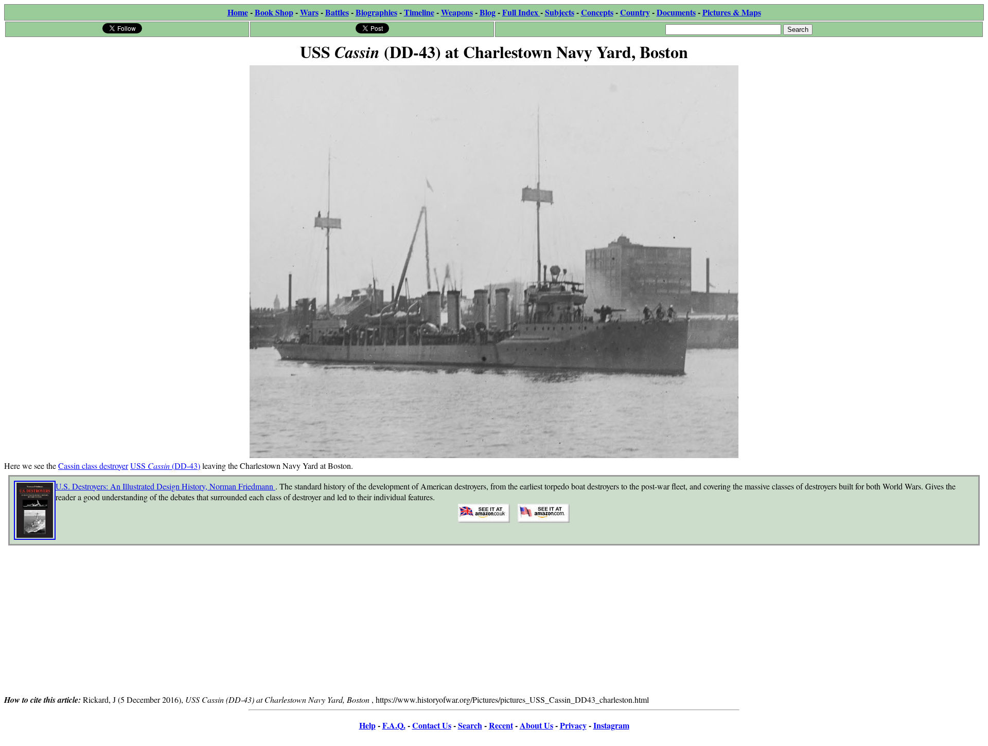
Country (635, 12)
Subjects (559, 12)
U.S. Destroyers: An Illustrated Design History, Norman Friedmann (165, 486)
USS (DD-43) (165, 465)
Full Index (521, 12)
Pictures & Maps (731, 12)
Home (237, 12)
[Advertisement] (494, 622)
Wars (309, 12)
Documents (676, 12)
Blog (488, 12)
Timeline (419, 12)
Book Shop (274, 12)
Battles (337, 12)
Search (470, 725)
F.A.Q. (393, 725)
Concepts (597, 12)
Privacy (573, 725)
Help (367, 725)
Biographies (376, 12)
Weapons (457, 12)
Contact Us (431, 725)
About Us (536, 725)
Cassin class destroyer (93, 465)
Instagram (611, 725)
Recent (501, 725)
